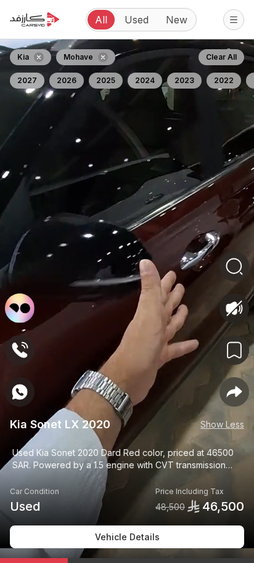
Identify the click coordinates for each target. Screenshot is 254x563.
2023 (184, 80)
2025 (105, 80)
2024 (145, 80)
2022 (224, 80)
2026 (66, 80)
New (176, 20)
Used (137, 20)
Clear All (221, 57)
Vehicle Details (127, 537)
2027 (27, 80)
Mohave (78, 57)
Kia (23, 57)
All (101, 20)
